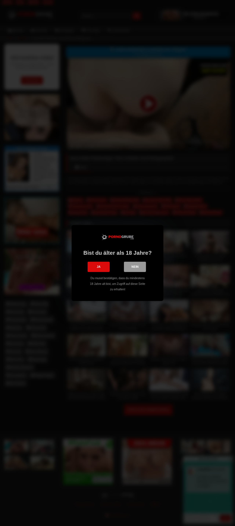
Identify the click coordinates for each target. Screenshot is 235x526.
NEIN (135, 266)
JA (99, 266)
